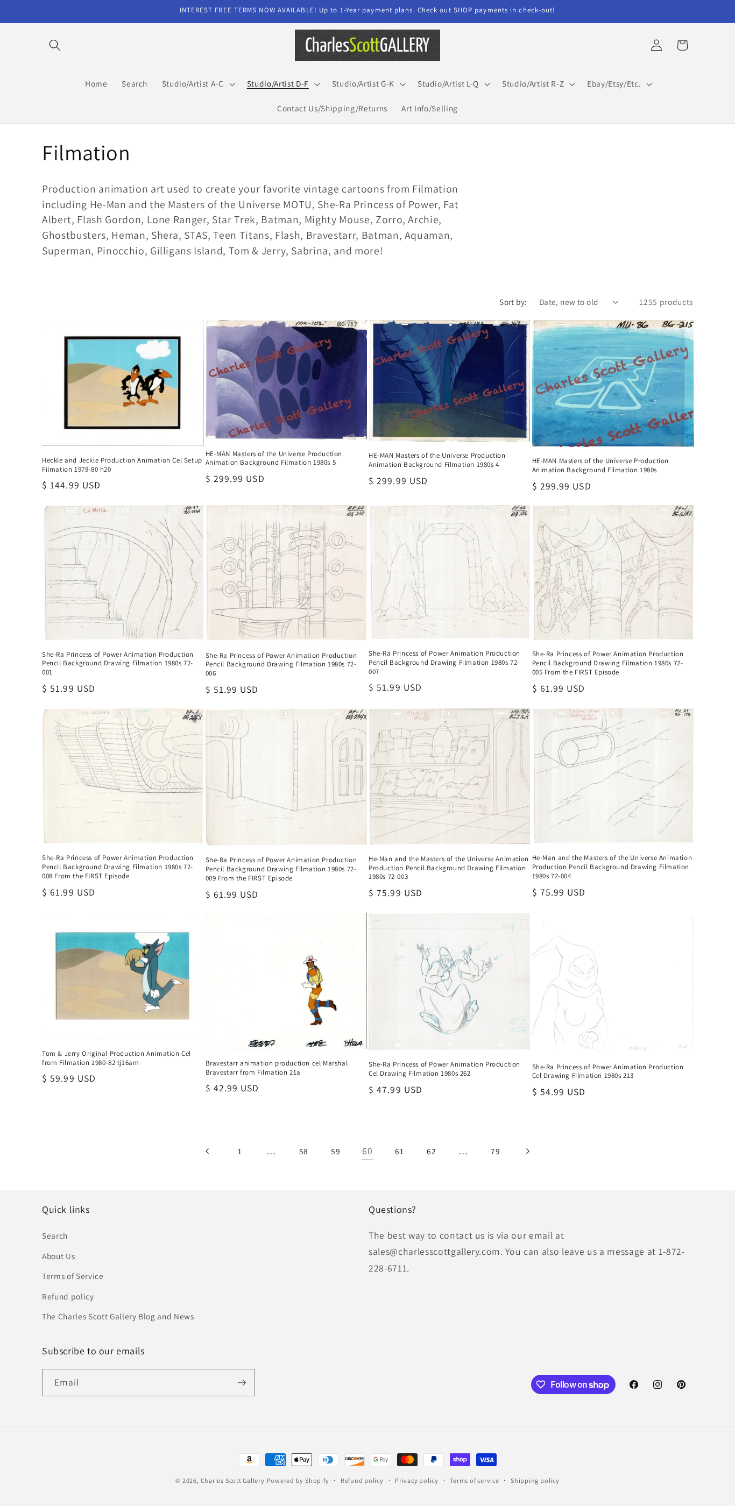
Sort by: (513, 301)
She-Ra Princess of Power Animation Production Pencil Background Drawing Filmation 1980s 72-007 (444, 662)
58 (303, 1151)
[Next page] (527, 1151)
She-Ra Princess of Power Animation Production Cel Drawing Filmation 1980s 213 (608, 1072)
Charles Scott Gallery (233, 1480)
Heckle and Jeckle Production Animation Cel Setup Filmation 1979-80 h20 (122, 465)
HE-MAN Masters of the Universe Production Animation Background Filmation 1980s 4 (437, 460)
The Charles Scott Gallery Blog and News (118, 1316)
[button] (55, 45)
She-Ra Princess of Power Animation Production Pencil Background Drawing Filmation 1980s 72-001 (118, 663)
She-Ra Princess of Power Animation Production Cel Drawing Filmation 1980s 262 (444, 1069)
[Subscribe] (242, 1383)
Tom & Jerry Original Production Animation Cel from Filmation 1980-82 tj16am (116, 1058)
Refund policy (68, 1296)
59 (335, 1151)
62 (431, 1151)
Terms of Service (73, 1275)
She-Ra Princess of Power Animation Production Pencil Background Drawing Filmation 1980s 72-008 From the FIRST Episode (118, 867)
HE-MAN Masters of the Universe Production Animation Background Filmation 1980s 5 (274, 458)
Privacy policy (417, 1480)
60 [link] (367, 1151)
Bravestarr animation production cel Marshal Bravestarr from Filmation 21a (277, 1068)
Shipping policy (535, 1480)
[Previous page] (208, 1151)
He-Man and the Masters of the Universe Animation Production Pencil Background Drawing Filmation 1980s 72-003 (449, 868)
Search (55, 1235)
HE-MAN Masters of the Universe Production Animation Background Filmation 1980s (600, 465)
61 (399, 1151)
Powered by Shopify (298, 1480)
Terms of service (474, 1480)
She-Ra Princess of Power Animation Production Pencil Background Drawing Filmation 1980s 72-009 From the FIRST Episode (281, 869)
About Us (58, 1256)
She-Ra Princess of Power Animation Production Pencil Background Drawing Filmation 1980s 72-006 (281, 664)
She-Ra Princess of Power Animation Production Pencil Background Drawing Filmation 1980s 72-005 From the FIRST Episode (608, 663)
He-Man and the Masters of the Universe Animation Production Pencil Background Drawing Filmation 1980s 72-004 (612, 867)
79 (495, 1151)
